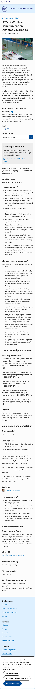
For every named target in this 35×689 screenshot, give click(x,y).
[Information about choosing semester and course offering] (12, 112)
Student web (5, 2)
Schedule (5, 625)
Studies (4, 604)
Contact (4, 616)
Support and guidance (9, 608)
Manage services (12, 673)
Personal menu (7, 637)
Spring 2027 (6, 129)
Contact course (7, 654)
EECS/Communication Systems (13, 555)
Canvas (4, 629)
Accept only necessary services (17, 678)
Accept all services (12, 683)
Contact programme (9, 650)
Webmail (5, 633)
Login (31, 2)
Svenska (23, 8)
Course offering (7, 133)
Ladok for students (8, 641)
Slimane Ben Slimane (13, 490)
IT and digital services (9, 612)
